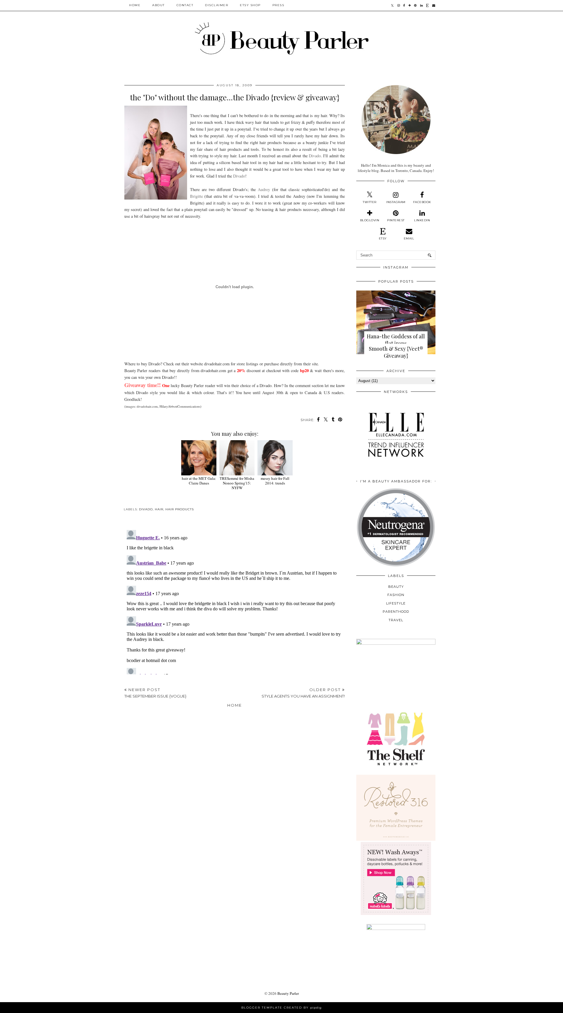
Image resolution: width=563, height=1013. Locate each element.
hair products (179, 509)
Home (134, 5)
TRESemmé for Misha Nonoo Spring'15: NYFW (237, 483)
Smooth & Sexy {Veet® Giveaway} (396, 352)
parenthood (396, 612)
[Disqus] (234, 601)
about (158, 5)
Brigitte (196, 196)
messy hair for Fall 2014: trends (275, 481)
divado (146, 509)
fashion (395, 595)
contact (185, 5)
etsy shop (250, 5)
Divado (315, 155)
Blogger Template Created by (281, 1007)
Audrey (264, 189)
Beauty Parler (288, 993)
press (278, 5)
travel (396, 620)
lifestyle (396, 603)
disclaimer (216, 5)
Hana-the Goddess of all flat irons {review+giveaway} (396, 343)
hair (159, 509)
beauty (396, 587)
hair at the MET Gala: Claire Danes (199, 481)
